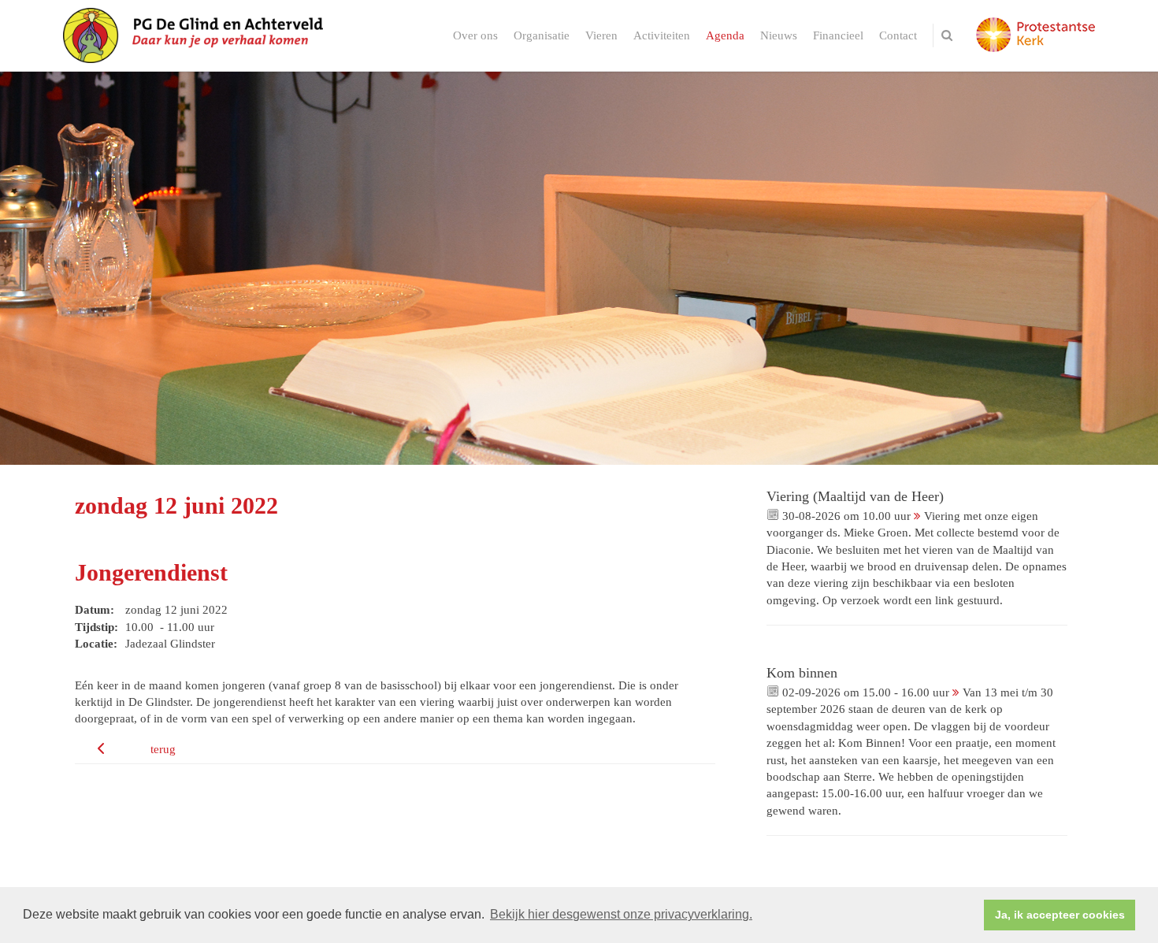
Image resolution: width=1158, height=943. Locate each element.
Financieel (838, 35)
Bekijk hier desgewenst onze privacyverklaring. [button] (621, 914)
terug (163, 749)
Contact (898, 35)
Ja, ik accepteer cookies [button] (1060, 914)
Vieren (601, 35)
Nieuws (778, 35)
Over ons (475, 35)
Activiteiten (661, 35)
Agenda (725, 35)
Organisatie (542, 35)
